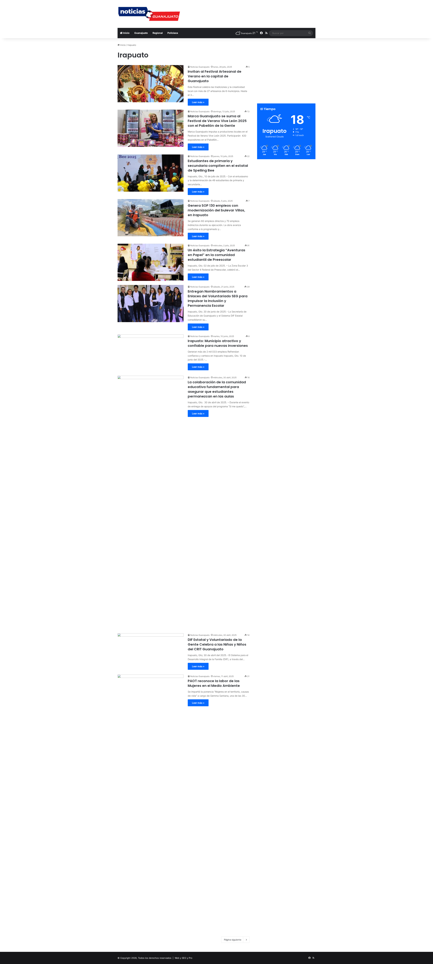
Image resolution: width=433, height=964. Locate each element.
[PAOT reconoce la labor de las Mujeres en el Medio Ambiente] (151, 801)
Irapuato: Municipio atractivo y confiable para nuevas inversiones (218, 343)
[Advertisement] (250, 11)
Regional (158, 32)
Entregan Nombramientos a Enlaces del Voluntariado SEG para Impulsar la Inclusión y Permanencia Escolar (217, 298)
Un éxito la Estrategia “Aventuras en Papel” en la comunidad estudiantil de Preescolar (216, 255)
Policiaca (172, 32)
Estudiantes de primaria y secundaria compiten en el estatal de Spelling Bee (218, 166)
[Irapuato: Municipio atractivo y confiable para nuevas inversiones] (151, 353)
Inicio (126, 32)
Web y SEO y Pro (183, 958)
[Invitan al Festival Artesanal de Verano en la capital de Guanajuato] (151, 83)
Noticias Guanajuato (200, 67)
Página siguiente (232, 939)
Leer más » (198, 102)
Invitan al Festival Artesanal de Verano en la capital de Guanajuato (214, 76)
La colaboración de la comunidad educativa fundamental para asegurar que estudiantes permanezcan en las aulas (217, 389)
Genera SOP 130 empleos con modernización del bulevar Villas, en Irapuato (216, 210)
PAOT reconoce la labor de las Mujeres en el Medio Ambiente (214, 683)
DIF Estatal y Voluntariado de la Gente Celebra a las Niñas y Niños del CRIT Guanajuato (217, 644)
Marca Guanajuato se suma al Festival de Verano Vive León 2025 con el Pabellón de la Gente (217, 121)
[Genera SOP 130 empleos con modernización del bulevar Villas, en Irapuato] (151, 217)
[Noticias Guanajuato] (149, 14)
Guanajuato (141, 32)
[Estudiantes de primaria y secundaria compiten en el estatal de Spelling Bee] (151, 173)
